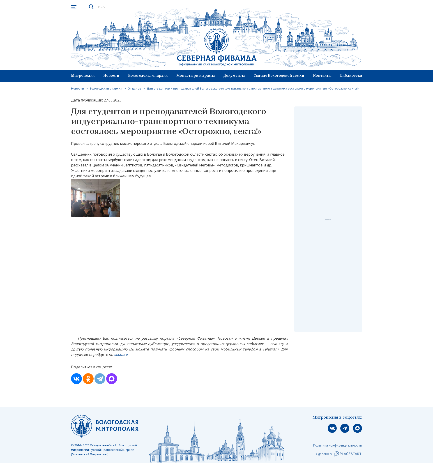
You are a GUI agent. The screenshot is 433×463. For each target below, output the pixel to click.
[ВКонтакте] (76, 378)
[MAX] (111, 378)
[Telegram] (99, 378)
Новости (111, 75)
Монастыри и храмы (195, 75)
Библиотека (351, 75)
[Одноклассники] (88, 378)
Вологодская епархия (148, 75)
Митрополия (83, 75)
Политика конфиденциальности (337, 445)
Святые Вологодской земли (278, 75)
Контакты (322, 75)
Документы (234, 75)
